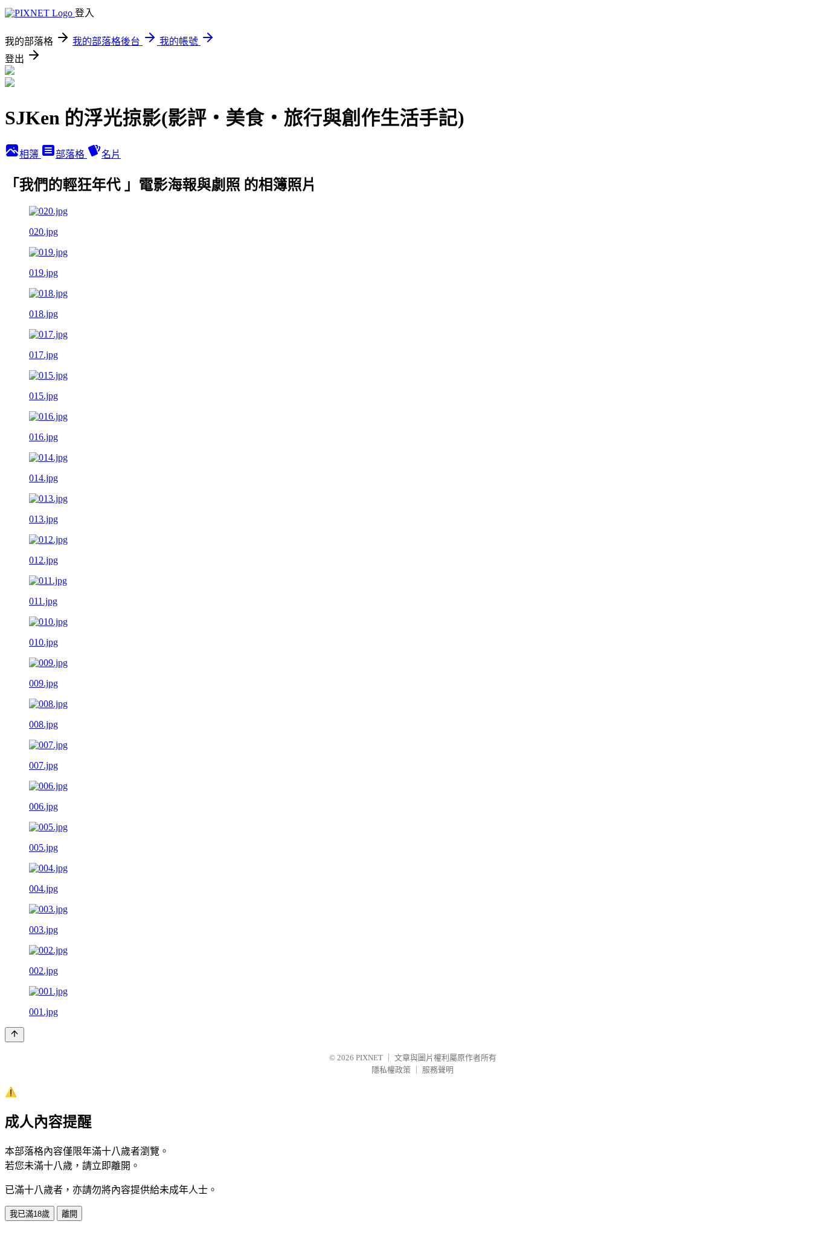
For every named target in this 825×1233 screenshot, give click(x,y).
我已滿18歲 (30, 1214)
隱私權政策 (391, 1069)
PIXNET (369, 1057)
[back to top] (14, 1034)
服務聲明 (438, 1069)
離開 (69, 1214)
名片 (111, 154)
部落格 (71, 154)
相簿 (30, 154)
